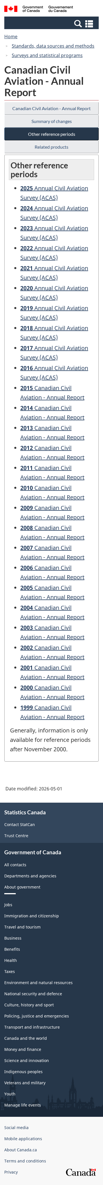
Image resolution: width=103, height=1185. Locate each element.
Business (12, 938)
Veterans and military (24, 1082)
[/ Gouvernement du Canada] (38, 10)
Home (10, 36)
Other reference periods (51, 134)
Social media (16, 1127)
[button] (52, 23)
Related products (51, 147)
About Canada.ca (20, 1149)
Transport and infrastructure (32, 1027)
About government (22, 887)
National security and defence (33, 993)
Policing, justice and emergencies (36, 1016)
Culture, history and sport (29, 1005)
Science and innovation (26, 1060)
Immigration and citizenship (31, 915)
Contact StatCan (19, 824)
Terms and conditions (25, 1161)
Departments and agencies (30, 876)
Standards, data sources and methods (53, 46)
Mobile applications (23, 1138)
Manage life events (22, 1105)
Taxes (9, 971)
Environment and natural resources (38, 982)
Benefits (12, 949)
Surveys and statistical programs (47, 55)
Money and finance (22, 1049)
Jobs (8, 904)
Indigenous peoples (23, 1071)
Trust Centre (16, 835)
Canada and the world (25, 1038)
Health (10, 960)
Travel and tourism (22, 927)
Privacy (11, 1172)
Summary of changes (51, 121)
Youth (9, 1094)
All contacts (15, 864)
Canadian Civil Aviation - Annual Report (51, 108)
